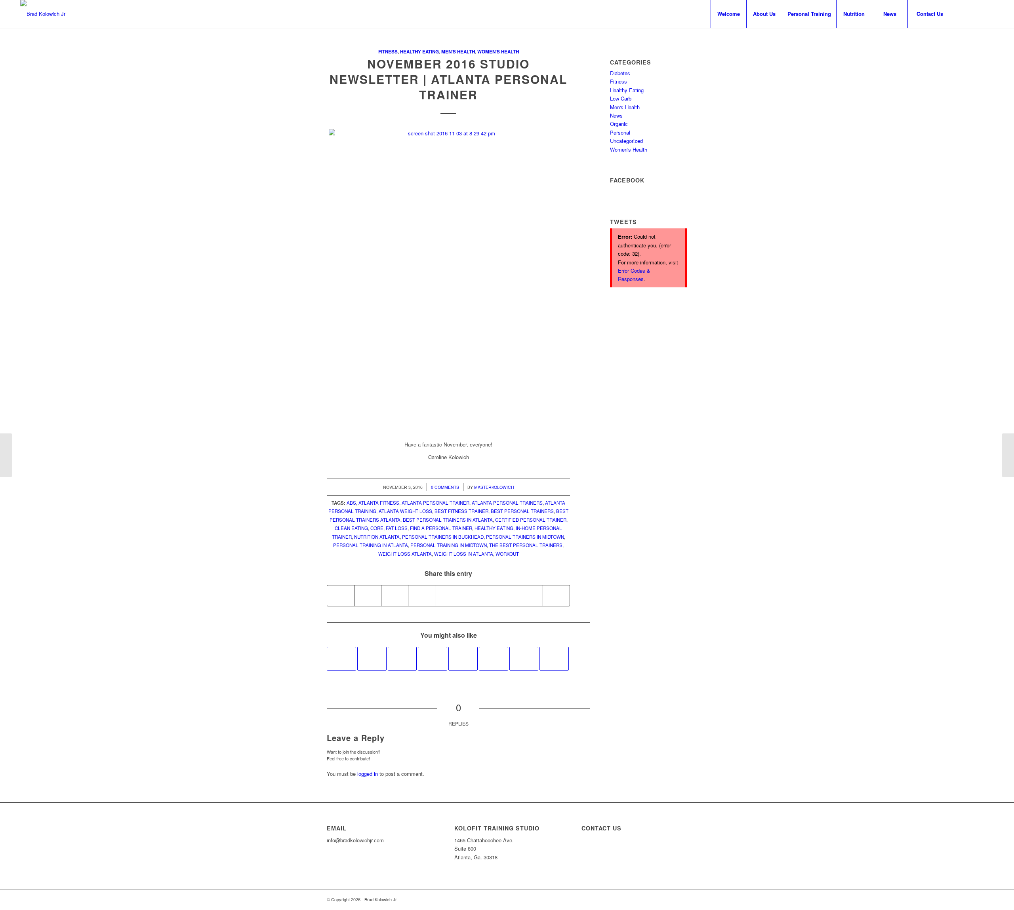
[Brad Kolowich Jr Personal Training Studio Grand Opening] (402, 659)
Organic (619, 123)
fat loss (397, 528)
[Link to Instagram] (976, 13)
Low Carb (620, 98)
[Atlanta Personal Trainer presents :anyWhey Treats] (524, 659)
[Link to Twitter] (988, 13)
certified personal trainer (530, 520)
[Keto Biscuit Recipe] (432, 659)
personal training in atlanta (370, 545)
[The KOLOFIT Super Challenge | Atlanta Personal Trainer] (463, 659)
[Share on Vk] (502, 595)
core (376, 528)
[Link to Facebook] (964, 13)
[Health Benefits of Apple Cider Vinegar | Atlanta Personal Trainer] (6, 455)
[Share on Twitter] (368, 595)
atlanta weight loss (405, 511)
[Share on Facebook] (340, 595)
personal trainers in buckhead (443, 537)
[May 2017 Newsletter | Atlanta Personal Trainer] (372, 659)
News (616, 115)
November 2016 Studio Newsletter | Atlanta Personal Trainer (448, 79)
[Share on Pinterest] (421, 595)
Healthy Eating (419, 51)
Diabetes (620, 73)
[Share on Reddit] (529, 595)
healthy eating (494, 528)
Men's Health (458, 51)
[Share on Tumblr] (475, 595)
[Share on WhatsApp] (394, 595)
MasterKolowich (494, 487)
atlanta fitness (378, 503)
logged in (367, 773)
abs (351, 503)
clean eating (351, 528)
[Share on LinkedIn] (448, 595)
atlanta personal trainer (435, 503)
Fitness (388, 51)
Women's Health (498, 51)
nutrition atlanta (377, 537)
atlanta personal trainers (507, 503)
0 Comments (445, 487)
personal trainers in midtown (525, 537)
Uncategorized (626, 140)
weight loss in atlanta (463, 554)
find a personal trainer (441, 528)
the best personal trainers (525, 545)
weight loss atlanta (405, 554)
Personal (620, 132)
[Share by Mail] (556, 595)
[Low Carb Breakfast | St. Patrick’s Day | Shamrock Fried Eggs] (493, 659)
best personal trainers (522, 511)
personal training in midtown (448, 545)
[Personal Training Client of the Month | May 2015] (554, 659)
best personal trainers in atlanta (448, 520)
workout (507, 554)
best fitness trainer (461, 511)
